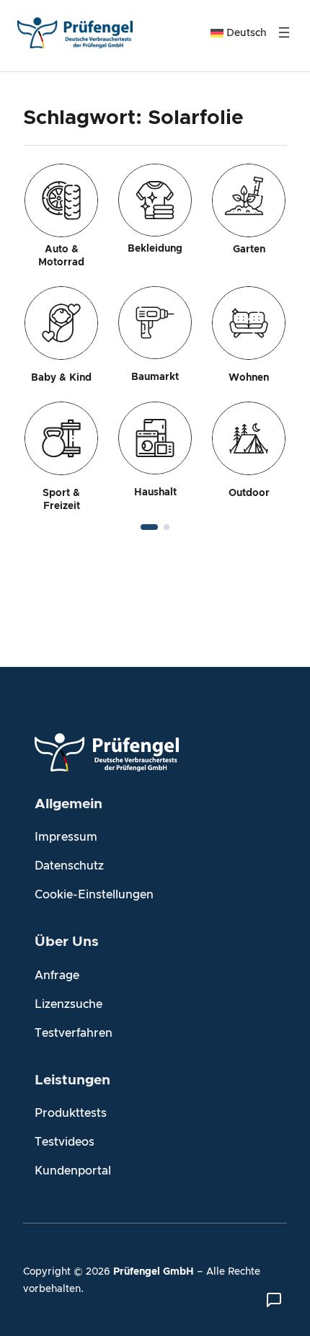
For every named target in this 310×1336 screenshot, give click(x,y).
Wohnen (249, 378)
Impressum (66, 837)
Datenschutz (69, 866)
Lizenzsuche (68, 1004)
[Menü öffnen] (284, 32)
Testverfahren (73, 1033)
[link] (155, 338)
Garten (249, 249)
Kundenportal (73, 1171)
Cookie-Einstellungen (94, 895)
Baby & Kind (61, 378)
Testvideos (64, 1142)
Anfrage (57, 975)
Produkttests (71, 1113)
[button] (149, 527)
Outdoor (249, 493)
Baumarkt (155, 377)
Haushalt (155, 492)
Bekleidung (155, 249)
